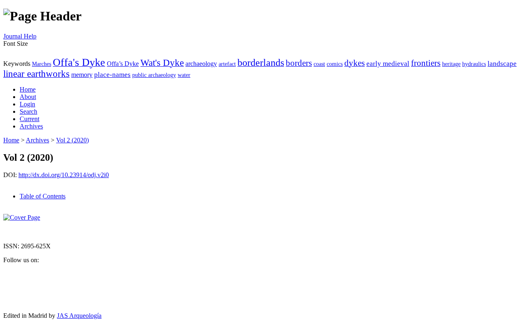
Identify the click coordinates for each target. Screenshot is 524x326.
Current (29, 118)
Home (28, 89)
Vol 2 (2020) (72, 140)
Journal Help (19, 36)
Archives (31, 126)
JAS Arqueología (79, 315)
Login (27, 104)
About (28, 96)
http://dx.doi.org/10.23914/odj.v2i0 (63, 174)
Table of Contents (43, 196)
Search (28, 111)
